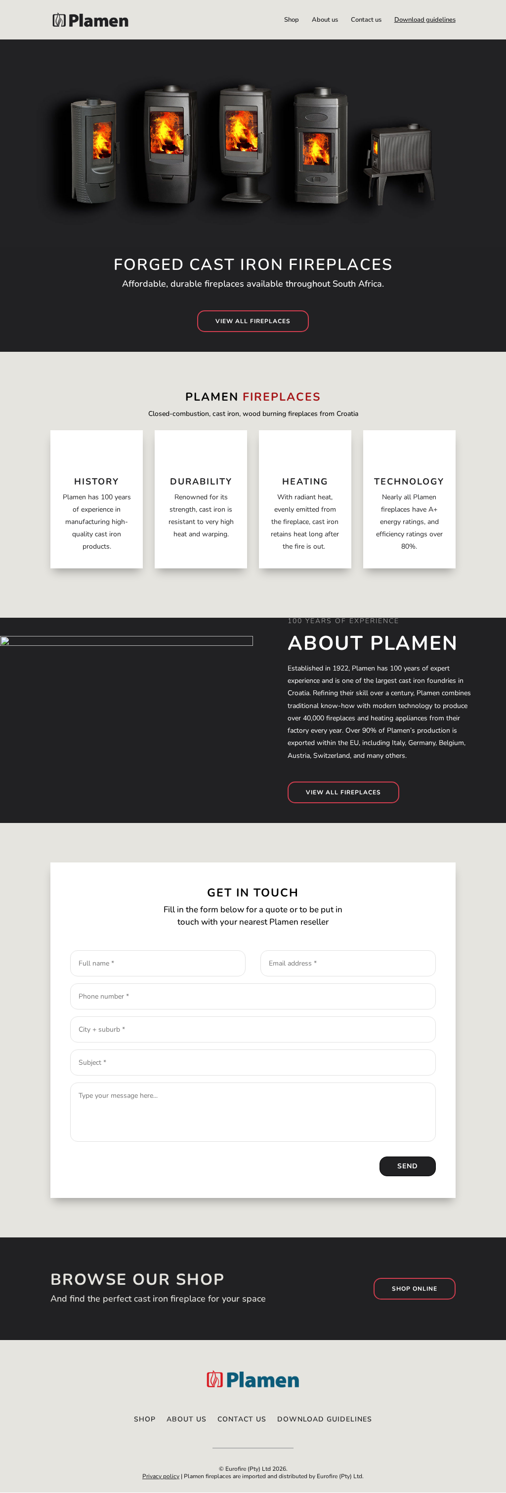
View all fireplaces (253, 321)
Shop (291, 20)
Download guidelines (425, 20)
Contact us (366, 20)
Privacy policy (160, 1476)
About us (325, 20)
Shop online (414, 1289)
